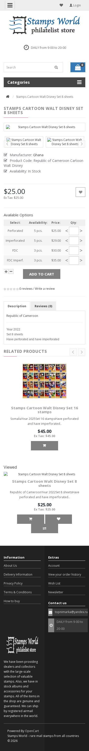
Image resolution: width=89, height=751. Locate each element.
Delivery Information (18, 574)
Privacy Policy (13, 583)
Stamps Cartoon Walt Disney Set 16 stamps (44, 409)
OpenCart (32, 731)
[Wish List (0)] (61, 5)
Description (17, 306)
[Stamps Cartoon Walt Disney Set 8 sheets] (44, 127)
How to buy (12, 601)
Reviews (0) (43, 306)
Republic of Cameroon (22, 316)
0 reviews (25, 289)
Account (54, 565)
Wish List (54, 583)
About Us (10, 565)
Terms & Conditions (18, 592)
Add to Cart (41, 274)
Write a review (45, 289)
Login (76, 5)
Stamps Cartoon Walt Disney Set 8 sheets (44, 483)
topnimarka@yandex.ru (71, 612)
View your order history (64, 574)
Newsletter (55, 592)
